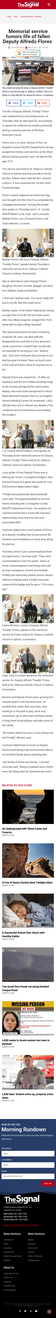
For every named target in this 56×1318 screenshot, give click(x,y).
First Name (6, 1148)
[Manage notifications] (49, 1311)
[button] (7, 4)
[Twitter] (25, 1311)
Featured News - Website (30, 16)
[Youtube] (36, 1311)
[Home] (3, 16)
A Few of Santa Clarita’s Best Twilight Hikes (27, 882)
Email (4, 1171)
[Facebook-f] (20, 1311)
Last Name (6, 1160)
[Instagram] (31, 1311)
